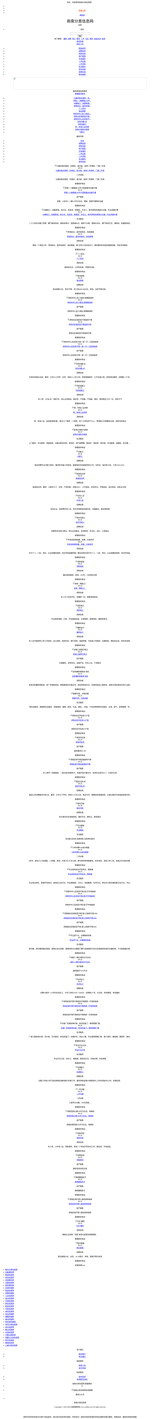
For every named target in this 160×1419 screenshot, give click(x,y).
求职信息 (82, 54)
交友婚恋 (82, 59)
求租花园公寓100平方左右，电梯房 (80, 1116)
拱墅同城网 (9, 1293)
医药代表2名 (80, 786)
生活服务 (82, 67)
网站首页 (82, 48)
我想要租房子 (80, 1182)
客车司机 (80, 808)
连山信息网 (9, 1298)
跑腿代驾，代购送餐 (80, 698)
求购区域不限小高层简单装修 (80, 1204)
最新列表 (80, 136)
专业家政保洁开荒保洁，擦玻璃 (80, 874)
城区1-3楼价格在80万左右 (80, 962)
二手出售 (82, 61)
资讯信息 (82, 69)
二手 (82, 39)
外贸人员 (80, 500)
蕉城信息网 (9, 1275)
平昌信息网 (9, 1309)
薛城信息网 (9, 1343)
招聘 (69, 39)
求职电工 (80, 610)
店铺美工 (80, 1072)
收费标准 (82, 72)
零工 (74, 39)
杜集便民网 (9, 1272)
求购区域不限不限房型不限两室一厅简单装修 (80, 1006)
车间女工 (80, 984)
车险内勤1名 (80, 368)
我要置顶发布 (80, 94)
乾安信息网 (9, 1306)
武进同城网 (9, 1288)
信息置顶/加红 (82, 1379)
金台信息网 (9, 1327)
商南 (103, 39)
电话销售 (80, 280)
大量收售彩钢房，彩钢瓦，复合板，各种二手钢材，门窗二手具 (80, 171)
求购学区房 (80, 742)
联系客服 (82, 74)
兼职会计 (80, 632)
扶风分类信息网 (11, 1324)
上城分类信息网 (11, 1345)
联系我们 (82, 1354)
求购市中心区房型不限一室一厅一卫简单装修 (80, 346)
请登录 (82, 15)
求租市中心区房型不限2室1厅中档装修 (80, 896)
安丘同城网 (9, 1314)
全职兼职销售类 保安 (80, 676)
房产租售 (82, 56)
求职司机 (80, 1138)
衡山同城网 (9, 1330)
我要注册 (82, 11)
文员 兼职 (80, 1226)
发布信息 (82, 162)
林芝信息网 (9, 1340)
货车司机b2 (80, 522)
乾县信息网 (9, 1290)
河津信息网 (9, 1301)
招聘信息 (82, 51)
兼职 (65, 39)
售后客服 (80, 1248)
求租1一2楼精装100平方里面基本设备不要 (80, 193)
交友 (87, 39)
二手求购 (82, 64)
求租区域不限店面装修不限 (80, 764)
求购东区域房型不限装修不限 (80, 324)
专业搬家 (80, 830)
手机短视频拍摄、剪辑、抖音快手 (80, 544)
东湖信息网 (9, 1332)
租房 (78, 39)
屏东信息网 (9, 1304)
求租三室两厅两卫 (80, 654)
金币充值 (82, 1368)
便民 (91, 39)
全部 (82, 141)
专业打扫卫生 (80, 1050)
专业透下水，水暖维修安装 (80, 940)
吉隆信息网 (9, 1283)
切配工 (80, 456)
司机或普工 (80, 390)
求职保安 (80, 566)
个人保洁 (80, 258)
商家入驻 (82, 1365)
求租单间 (80, 1160)
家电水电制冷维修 (80, 434)
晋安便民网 (9, 1285)
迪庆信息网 (9, 1311)
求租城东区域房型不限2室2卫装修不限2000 (80, 918)
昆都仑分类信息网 (12, 1337)
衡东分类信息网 (11, 1270)
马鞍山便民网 (10, 1335)
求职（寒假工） (80, 588)
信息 (82, 29)
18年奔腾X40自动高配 (80, 852)
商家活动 (97, 39)
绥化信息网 (9, 1277)
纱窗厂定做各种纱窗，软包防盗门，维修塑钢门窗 (80, 1028)
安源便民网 (9, 1280)
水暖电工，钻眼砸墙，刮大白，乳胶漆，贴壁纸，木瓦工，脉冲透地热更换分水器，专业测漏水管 (80, 214)
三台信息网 (9, 1296)
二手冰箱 (80, 1094)
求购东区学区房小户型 (80, 720)
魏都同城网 (9, 1317)
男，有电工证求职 (80, 412)
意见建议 (82, 1357)
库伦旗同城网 (10, 1322)
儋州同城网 (9, 1319)
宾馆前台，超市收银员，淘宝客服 (80, 236)
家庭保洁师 (80, 478)
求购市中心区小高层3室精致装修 (80, 302)
